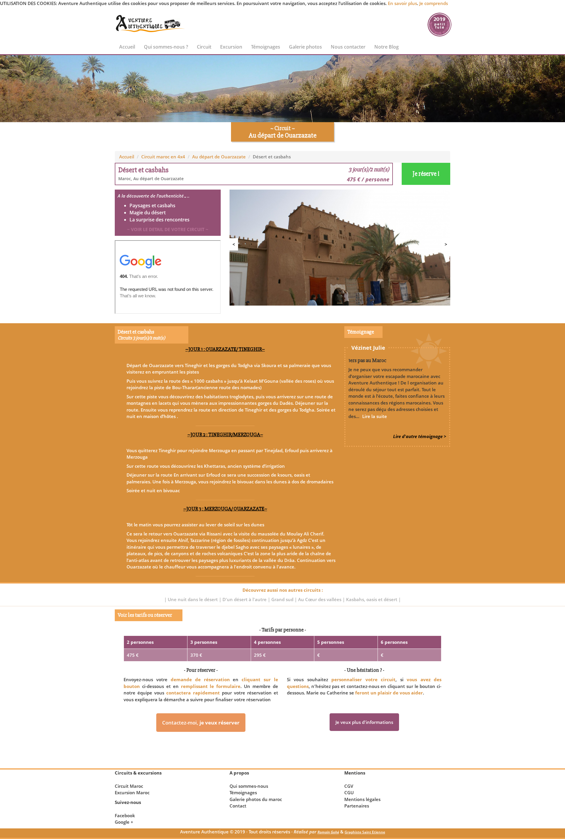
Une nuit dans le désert (193, 599)
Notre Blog (386, 47)
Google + (124, 822)
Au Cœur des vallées (320, 599)
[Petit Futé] (439, 24)
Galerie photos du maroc (256, 799)
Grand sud (283, 599)
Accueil (127, 47)
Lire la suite (374, 416)
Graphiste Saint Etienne (365, 832)
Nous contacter (348, 47)
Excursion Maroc (132, 792)
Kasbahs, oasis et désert (372, 599)
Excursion (231, 47)
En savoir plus (402, 3)
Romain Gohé (328, 832)
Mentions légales (362, 799)
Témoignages (265, 47)
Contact (238, 806)
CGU (349, 792)
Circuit (204, 47)
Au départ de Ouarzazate (219, 157)
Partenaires (356, 806)
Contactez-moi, (201, 722)
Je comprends (433, 3)
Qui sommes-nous (249, 786)
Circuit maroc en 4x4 (163, 157)
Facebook (125, 815)
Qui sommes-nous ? (166, 47)
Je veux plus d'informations (364, 722)
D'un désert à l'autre (245, 599)
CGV (348, 786)
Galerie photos (305, 47)
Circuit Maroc (129, 786)
